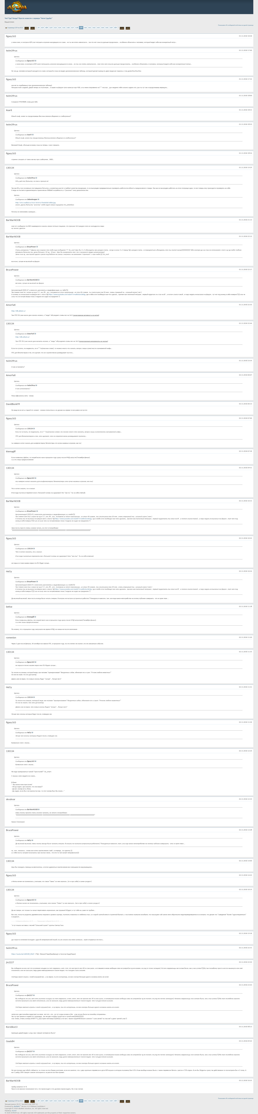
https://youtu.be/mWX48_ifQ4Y (22, 954)
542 (94, 28)
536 (68, 28)
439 (42, 28)
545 (106, 28)
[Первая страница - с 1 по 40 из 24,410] (26, 27)
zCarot (14, 1111)
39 (39, 28)
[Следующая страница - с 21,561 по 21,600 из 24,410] (122, 27)
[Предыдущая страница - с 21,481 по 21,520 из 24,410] (32, 27)
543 (98, 28)
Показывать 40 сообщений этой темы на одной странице (235, 25)
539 (81, 28)
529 (51, 28)
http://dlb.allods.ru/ (18, 311)
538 (76, 28)
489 (46, 28)
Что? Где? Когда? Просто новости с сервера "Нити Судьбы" (28, 18)
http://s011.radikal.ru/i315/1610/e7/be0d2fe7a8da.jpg (35, 203)
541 (89, 28)
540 (85, 28)
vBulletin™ (17, 1106)
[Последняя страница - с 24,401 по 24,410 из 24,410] (128, 27)
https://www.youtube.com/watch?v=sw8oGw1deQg (67, 294)
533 (55, 28)
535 (63, 28)
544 (102, 28)
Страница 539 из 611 (15, 28)
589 (115, 28)
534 (59, 28)
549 (111, 28)
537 (72, 28)
